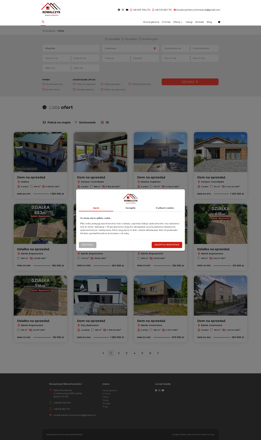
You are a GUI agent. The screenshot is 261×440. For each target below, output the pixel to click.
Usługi (189, 22)
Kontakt (199, 22)
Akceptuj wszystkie (167, 245)
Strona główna (151, 22)
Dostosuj (88, 245)
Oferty (176, 22)
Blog (209, 22)
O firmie (166, 22)
